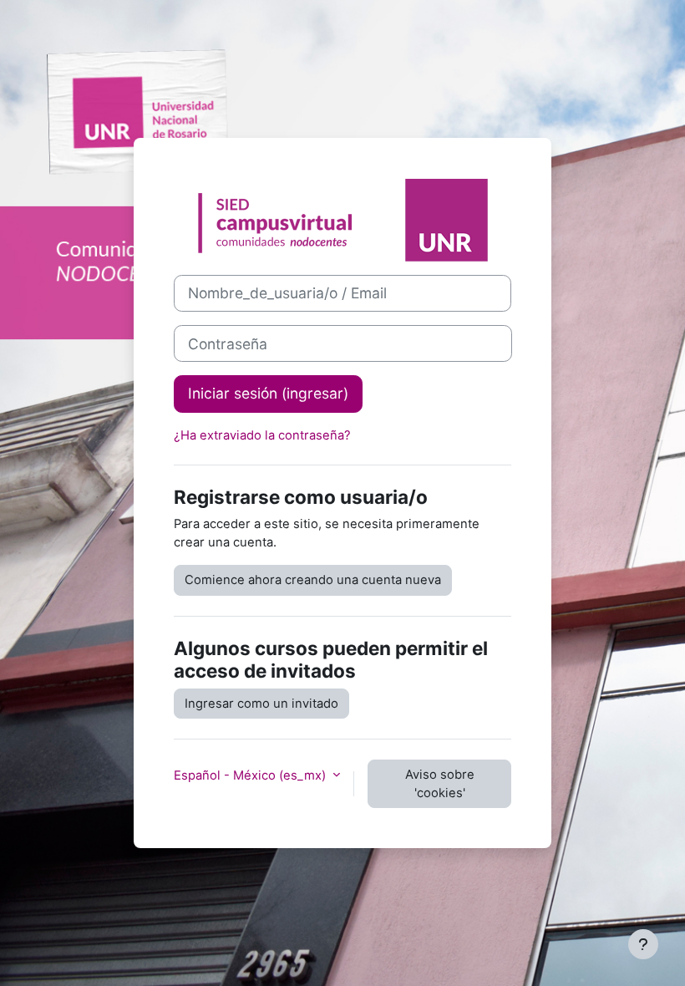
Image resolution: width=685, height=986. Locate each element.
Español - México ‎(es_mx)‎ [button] (251, 775)
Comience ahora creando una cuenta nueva (313, 579)
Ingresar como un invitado (261, 703)
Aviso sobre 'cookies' (439, 783)
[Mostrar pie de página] (643, 944)
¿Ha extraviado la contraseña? (262, 435)
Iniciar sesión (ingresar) (268, 393)
